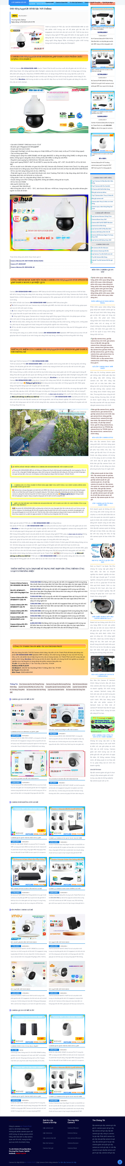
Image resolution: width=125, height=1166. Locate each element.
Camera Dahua (72, 1133)
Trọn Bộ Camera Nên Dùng (99, 257)
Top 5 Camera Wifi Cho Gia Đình (101, 186)
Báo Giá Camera (48, 1143)
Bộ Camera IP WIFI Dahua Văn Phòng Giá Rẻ (26, 888)
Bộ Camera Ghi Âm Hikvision (100, 248)
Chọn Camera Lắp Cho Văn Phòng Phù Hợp (31, 684)
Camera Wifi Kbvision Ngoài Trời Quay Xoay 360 (102, 236)
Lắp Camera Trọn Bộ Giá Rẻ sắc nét (102, 254)
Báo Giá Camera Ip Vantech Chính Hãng (103, 675)
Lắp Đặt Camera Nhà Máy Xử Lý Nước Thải (31, 687)
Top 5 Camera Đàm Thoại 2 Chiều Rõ (102, 195)
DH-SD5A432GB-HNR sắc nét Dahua (31, 8)
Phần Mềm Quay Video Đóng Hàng (102, 302)
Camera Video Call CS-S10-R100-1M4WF (24, 1046)
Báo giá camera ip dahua (99, 192)
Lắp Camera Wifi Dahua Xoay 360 (101, 240)
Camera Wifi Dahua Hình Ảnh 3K (101, 232)
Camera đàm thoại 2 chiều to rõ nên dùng (102, 202)
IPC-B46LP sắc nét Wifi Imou (59, 942)
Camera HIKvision (73, 1128)
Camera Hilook (72, 1148)
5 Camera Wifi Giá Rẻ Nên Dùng (101, 189)
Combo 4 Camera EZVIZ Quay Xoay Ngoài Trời (65, 838)
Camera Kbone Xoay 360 (99, 219)
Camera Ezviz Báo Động (99, 225)
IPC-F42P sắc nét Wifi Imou (20, 989)
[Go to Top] (120, 1162)
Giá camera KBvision (74, 1138)
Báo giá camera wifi (97, 198)
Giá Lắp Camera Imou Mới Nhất (102, 367)
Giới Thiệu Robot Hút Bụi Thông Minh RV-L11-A (102, 617)
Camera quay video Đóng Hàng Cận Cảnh (102, 207)
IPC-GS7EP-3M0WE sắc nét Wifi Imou (24, 942)
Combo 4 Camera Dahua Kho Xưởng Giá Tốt (65, 888)
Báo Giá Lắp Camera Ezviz (102, 437)
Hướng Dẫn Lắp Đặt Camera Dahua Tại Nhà (58, 687)
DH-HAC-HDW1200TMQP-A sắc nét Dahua (63, 729)
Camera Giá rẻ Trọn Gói (92, 2)
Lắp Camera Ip (47, 1133)
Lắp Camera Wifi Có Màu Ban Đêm (101, 229)
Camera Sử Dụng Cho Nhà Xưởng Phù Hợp (58, 684)
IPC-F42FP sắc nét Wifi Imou (59, 989)
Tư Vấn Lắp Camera (76, 2)
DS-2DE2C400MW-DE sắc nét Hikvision (25, 778)
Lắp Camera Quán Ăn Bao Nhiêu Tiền (102, 504)
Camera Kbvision (73, 1143)
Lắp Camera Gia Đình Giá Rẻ (56, 689)
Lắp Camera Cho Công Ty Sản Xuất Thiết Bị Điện (102, 736)
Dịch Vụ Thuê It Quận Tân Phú (103, 561)
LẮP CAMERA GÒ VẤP (19, 2)
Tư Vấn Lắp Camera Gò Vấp (67, 1162)
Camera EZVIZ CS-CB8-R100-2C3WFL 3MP (25, 731)
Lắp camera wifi (48, 1128)
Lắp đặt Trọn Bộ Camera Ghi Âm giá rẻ (102, 261)
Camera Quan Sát (62, 2)
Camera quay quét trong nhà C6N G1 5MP (26, 838)
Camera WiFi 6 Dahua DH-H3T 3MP (102, 154)
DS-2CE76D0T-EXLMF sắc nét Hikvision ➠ (63, 779)
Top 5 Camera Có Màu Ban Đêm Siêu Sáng (102, 182)
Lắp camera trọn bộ (49, 1138)
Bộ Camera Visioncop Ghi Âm (100, 251)
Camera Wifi (50, 2)
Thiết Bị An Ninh (107, 2)
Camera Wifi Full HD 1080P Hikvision (102, 222)
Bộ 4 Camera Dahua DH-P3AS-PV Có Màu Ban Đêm (103, 28)
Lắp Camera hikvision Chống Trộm (102, 216)
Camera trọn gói (48, 1148)
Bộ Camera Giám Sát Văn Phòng (36, 689)
